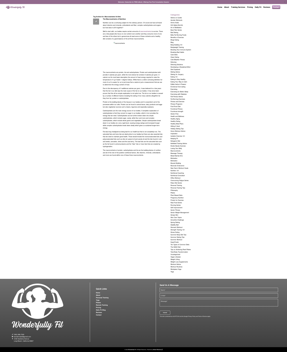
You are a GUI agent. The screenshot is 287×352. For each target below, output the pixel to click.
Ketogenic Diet (175, 141)
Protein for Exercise (177, 200)
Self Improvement (176, 207)
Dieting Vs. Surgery (177, 74)
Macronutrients (175, 151)
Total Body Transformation (179, 252)
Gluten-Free (174, 114)
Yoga (172, 272)
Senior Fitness (175, 210)
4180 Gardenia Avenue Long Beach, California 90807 (23, 340)
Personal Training (176, 185)
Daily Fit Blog (101, 310)
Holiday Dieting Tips (177, 128)
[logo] (15, 7)
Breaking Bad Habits (177, 52)
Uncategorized (175, 254)
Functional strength (177, 111)
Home (98, 293)
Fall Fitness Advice (177, 96)
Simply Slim (174, 215)
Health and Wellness (177, 116)
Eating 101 (174, 77)
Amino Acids (175, 22)
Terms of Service (202, 316)
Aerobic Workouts (176, 20)
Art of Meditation (176, 27)
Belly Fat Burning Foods (178, 35)
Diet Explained (175, 69)
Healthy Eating (175, 121)
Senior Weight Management (180, 212)
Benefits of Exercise (177, 37)
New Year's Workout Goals (179, 168)
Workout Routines (176, 267)
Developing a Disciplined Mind (180, 67)
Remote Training (102, 305)
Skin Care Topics (176, 217)
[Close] (285, 2)
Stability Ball (175, 225)
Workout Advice (176, 264)
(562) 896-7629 (19, 334)
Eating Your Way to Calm (179, 82)
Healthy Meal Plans (177, 124)
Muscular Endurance (177, 165)
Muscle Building (176, 163)
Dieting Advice (175, 72)
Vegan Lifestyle (176, 257)
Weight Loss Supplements (179, 262)
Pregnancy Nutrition (177, 198)
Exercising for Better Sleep (179, 92)
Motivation (174, 158)
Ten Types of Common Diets (180, 244)
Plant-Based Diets (176, 195)
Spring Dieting (175, 222)
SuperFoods (175, 242)
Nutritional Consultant (178, 175)
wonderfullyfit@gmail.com (22, 336)
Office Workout (175, 178)
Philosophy (174, 190)
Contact (98, 315)
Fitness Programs (176, 104)
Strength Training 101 (178, 230)
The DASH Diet (176, 247)
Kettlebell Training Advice (179, 143)
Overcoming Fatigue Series (180, 180)
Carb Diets (174, 55)
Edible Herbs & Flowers (178, 84)
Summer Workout (176, 239)
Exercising (174, 89)
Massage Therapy (177, 153)
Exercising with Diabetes (179, 94)
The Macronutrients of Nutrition (114, 19)
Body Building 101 (176, 45)
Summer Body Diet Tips (178, 235)
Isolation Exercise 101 (178, 136)
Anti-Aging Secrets (177, 25)
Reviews (99, 312)
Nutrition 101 (175, 170)
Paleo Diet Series (176, 183)
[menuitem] (219, 7)
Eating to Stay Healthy (178, 79)
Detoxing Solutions (177, 64)
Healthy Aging (175, 119)
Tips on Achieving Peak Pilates (181, 249)
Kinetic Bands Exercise (178, 146)
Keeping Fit (174, 138)
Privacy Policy (192, 316)
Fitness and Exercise (177, 101)
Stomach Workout (176, 227)
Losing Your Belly (176, 148)
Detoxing (173, 62)
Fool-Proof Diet (176, 106)
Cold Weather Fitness (178, 59)
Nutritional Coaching (177, 173)
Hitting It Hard (175, 126)
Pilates (173, 193)
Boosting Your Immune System (181, 50)
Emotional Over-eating (178, 87)
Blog (172, 42)
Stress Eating (175, 232)
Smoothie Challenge (177, 220)
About (98, 295)
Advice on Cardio (176, 18)
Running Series (176, 205)
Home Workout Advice (178, 131)
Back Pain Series (176, 30)
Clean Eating (175, 57)
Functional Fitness (177, 109)
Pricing (98, 307)
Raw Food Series (176, 202)
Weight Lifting (175, 259)
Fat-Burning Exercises (178, 99)
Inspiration (174, 133)
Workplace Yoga (176, 269)
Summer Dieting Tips (177, 237)
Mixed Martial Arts (177, 156)
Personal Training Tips (178, 188)
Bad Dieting (174, 32)
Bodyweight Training (177, 47)
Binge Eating (175, 40)
